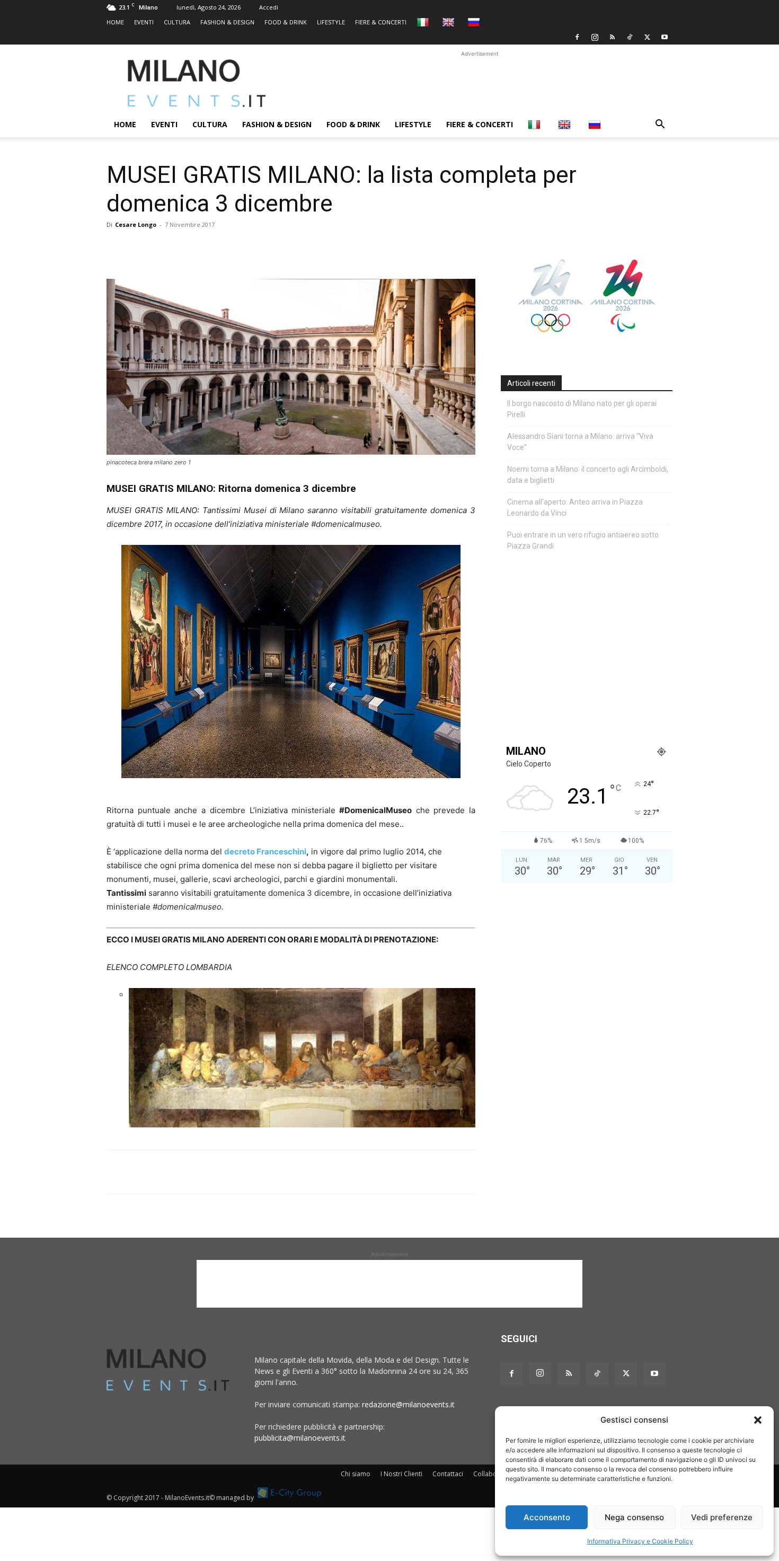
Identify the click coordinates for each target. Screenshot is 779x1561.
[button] (758, 1420)
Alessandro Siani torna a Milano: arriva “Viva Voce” (580, 442)
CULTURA (177, 22)
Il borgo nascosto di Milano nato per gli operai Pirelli (582, 409)
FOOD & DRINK (285, 22)
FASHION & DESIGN (227, 22)
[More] (239, 248)
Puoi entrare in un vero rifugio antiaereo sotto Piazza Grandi (583, 540)
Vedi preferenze (722, 1517)
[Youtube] (664, 37)
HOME (115, 22)
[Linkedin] (190, 248)
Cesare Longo (135, 224)
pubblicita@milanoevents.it (300, 1438)
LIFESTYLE (331, 22)
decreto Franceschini (265, 851)
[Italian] (424, 22)
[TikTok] (630, 37)
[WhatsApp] (165, 248)
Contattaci (447, 1473)
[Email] (214, 248)
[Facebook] (577, 37)
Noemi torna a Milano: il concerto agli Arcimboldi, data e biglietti (587, 474)
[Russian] (475, 22)
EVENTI (144, 22)
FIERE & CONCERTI (380, 22)
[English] (449, 22)
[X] (647, 37)
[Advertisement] (479, 83)
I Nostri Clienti (401, 1473)
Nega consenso (634, 1517)
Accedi (268, 7)
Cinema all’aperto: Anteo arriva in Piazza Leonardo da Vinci (575, 507)
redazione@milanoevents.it (408, 1404)
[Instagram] (595, 37)
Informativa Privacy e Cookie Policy (640, 1541)
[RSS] (612, 37)
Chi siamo (355, 1473)
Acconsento (547, 1517)
